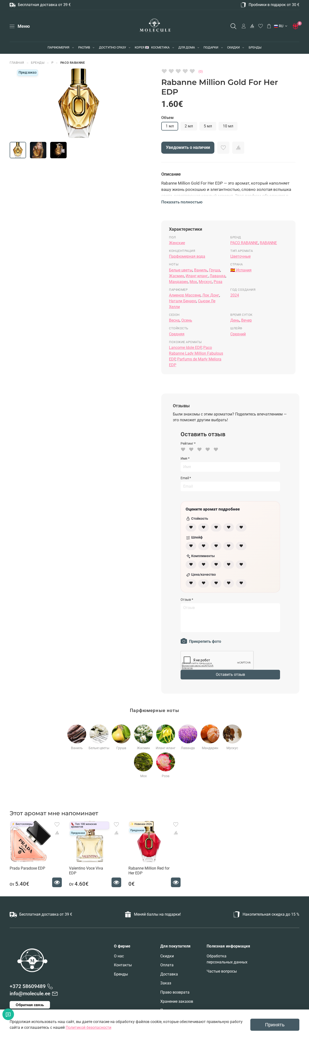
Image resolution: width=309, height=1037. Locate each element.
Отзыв (187, 599)
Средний (238, 334)
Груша (214, 270)
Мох (193, 281)
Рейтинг (188, 443)
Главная (17, 62)
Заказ (165, 983)
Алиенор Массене (185, 295)
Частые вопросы (222, 971)
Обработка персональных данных (227, 959)
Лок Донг (210, 295)
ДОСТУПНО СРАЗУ (112, 47)
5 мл (208, 126)
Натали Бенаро (182, 301)
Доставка (169, 974)
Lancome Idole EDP (185, 347)
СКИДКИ (233, 47)
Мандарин (178, 281)
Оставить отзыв (230, 674)
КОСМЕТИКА (160, 47)
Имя (185, 458)
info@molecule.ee (30, 993)
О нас (119, 956)
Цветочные (240, 256)
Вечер (246, 320)
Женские (177, 243)
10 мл (228, 126)
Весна (174, 320)
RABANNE (268, 243)
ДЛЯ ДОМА (186, 47)
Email (186, 478)
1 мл (170, 126)
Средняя (176, 334)
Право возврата (175, 992)
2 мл (189, 126)
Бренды (121, 974)
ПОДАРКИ (211, 47)
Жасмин (176, 276)
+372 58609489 (28, 986)
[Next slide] (134, 103)
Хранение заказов (176, 1001)
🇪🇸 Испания (241, 270)
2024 (234, 295)
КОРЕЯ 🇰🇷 (142, 47)
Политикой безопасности (88, 1027)
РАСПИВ (84, 47)
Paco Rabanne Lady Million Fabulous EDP (196, 353)
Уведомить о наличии (188, 147)
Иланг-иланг (197, 276)
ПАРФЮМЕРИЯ (58, 47)
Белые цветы (180, 270)
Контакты (123, 965)
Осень (186, 320)
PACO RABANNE (72, 62)
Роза (218, 281)
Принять (275, 1025)
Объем (167, 117)
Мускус (205, 281)
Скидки (167, 956)
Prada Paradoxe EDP (27, 868)
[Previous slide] (23, 103)
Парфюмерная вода (187, 256)
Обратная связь (30, 1005)
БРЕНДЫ (255, 47)
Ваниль (200, 270)
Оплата (167, 965)
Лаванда (217, 276)
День (234, 320)
